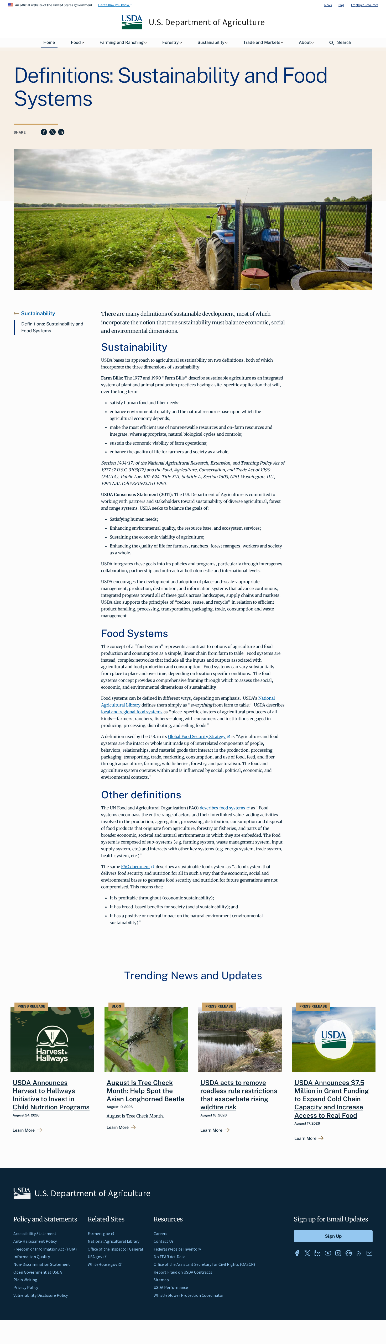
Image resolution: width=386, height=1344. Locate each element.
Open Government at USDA (37, 1272)
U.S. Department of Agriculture (207, 22)
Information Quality (31, 1256)
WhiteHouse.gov (102, 1264)
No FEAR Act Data (169, 1256)
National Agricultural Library (113, 1241)
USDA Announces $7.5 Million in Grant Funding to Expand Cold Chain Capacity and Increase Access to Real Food (331, 1099)
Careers (160, 1233)
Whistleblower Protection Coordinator (189, 1295)
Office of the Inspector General (115, 1249)
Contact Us (164, 1241)
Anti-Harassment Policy (35, 1241)
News (328, 5)
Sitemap (161, 1279)
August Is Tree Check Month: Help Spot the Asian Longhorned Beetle (145, 1091)
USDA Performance (171, 1287)
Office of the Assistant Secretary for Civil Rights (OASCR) (204, 1264)
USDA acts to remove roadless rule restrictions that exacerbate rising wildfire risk (238, 1095)
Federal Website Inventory (177, 1249)
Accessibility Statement (34, 1233)
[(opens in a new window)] (297, 1253)
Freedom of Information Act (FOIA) (45, 1249)
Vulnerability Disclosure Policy (40, 1295)
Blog (341, 5)
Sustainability (38, 313)
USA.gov (95, 1256)
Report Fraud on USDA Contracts (183, 1272)
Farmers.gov (99, 1233)
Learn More (24, 1130)
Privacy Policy (25, 1287)
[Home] (132, 28)
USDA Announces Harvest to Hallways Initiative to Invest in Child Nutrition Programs (51, 1095)
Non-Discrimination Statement (41, 1264)
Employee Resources (364, 5)
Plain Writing (25, 1279)
